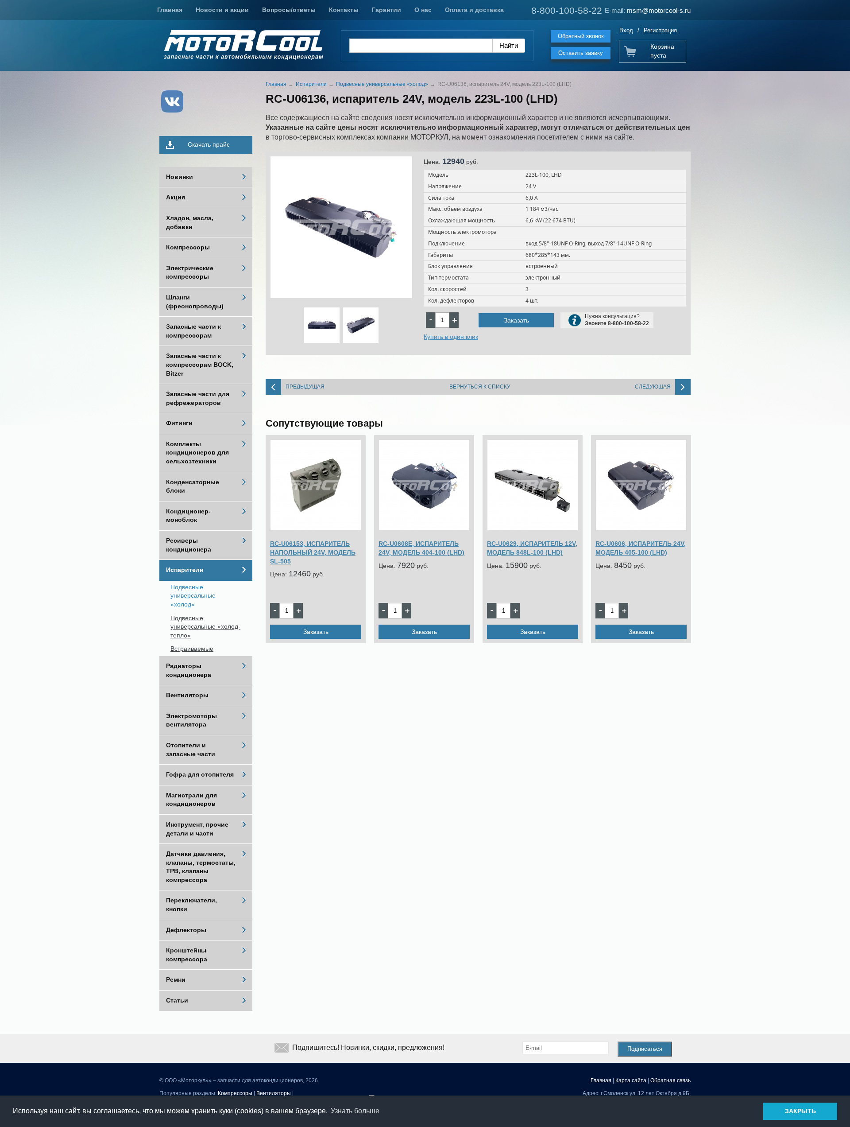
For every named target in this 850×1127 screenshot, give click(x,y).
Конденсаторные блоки (192, 486)
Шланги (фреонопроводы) (195, 302)
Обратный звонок (581, 36)
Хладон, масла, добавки (189, 222)
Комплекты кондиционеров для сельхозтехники (197, 452)
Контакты (344, 9)
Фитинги (179, 423)
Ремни (175, 979)
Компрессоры (188, 247)
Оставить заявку (580, 53)
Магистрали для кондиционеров (191, 800)
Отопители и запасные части (190, 750)
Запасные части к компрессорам (193, 331)
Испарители (185, 569)
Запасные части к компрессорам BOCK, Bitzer (199, 364)
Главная (169, 9)
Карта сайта (630, 1080)
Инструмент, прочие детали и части (197, 829)
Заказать (516, 320)
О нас (423, 9)
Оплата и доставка (474, 9)
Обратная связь (670, 1080)
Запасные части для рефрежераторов (197, 398)
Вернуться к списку (479, 387)
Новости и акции (222, 9)
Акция (175, 197)
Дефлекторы (186, 929)
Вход (626, 30)
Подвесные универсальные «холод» (193, 595)
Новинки (179, 176)
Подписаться (644, 1048)
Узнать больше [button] (355, 1111)
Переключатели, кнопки (191, 905)
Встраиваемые (191, 648)
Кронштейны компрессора (186, 955)
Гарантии (386, 9)
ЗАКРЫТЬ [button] (800, 1111)
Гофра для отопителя (200, 774)
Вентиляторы (187, 695)
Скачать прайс (209, 144)
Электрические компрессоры (189, 272)
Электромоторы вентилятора (191, 720)
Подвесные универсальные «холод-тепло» (205, 626)
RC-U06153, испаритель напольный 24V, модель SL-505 (312, 552)
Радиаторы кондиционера (188, 670)
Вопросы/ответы (289, 9)
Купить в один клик (451, 336)
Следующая (653, 387)
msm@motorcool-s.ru (659, 10)
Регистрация (660, 30)
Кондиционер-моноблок (188, 516)
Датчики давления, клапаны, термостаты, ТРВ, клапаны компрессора (201, 866)
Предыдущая (305, 387)
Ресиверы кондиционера (188, 545)
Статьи (177, 1000)
